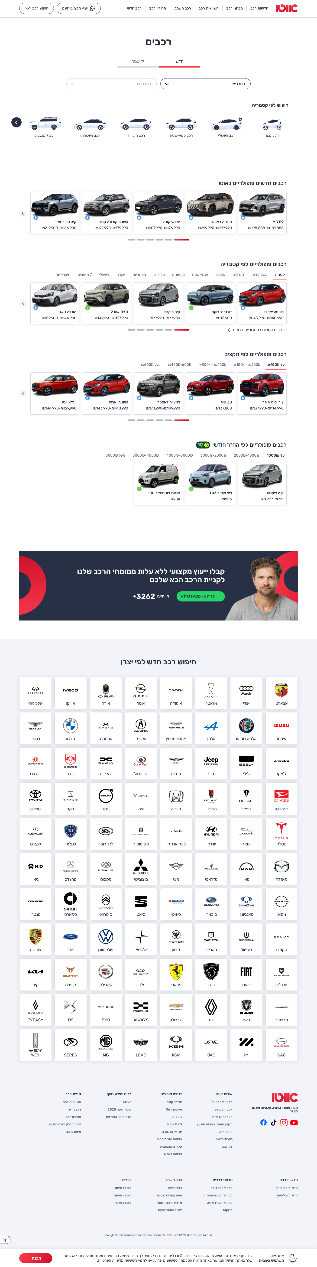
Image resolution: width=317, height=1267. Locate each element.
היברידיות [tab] (62, 274)
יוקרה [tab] (120, 274)
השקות (228, 1210)
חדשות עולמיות (287, 1195)
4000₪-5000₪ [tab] (146, 455)
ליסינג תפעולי (122, 1195)
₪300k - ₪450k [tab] (212, 364)
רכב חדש (74, 1109)
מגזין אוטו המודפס (118, 1117)
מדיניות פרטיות (222, 1102)
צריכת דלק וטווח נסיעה (65, 1124)
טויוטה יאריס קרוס (169, 1139)
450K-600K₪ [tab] (179, 364)
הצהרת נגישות (222, 1117)
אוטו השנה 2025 (119, 1109)
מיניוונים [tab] (178, 274)
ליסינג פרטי (123, 1203)
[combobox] (208, 83)
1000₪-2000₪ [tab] (246, 455)
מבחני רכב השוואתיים (218, 1195)
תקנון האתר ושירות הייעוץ (215, 1124)
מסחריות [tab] (139, 274)
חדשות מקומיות (287, 1188)
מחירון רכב (73, 1117)
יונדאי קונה (174, 1102)
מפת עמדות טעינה (169, 1195)
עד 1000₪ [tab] (276, 455)
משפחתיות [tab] (259, 274)
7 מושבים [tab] (85, 274)
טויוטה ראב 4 (173, 1154)
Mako (127, 1102)
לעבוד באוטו (224, 1139)
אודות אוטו (225, 1132)
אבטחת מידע (224, 1109)
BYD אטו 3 (174, 1124)
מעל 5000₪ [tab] (115, 455)
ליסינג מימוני (122, 1188)
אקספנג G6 (174, 1109)
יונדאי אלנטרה (172, 1132)
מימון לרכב (73, 1132)
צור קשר (227, 1147)
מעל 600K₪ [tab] (151, 364)
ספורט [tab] (220, 274)
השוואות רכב (72, 1102)
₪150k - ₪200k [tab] (246, 364)
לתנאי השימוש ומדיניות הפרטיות (122, 1260)
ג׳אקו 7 (177, 1117)
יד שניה (138, 61)
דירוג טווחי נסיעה (170, 1210)
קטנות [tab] (280, 274)
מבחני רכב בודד (222, 1188)
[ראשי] (285, 1097)
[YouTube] (294, 1122)
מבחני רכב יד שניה (220, 1203)
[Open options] (167, 83)
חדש (179, 61)
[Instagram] (284, 1122)
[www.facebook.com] (263, 1122)
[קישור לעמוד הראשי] (287, 8)
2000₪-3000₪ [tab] (213, 455)
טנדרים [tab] (159, 274)
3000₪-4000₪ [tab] (179, 455)
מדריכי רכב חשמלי (169, 1203)
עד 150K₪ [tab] (276, 364)
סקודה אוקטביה (171, 1147)
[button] (79, 8)
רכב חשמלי (174, 1188)
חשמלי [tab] (104, 274)
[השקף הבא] (23, 213)
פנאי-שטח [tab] (200, 274)
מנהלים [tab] (238, 274)
